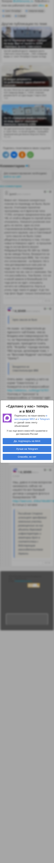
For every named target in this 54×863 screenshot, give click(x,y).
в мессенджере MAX (30, 417)
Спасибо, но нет (27, 456)
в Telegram (44, 418)
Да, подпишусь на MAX (27, 441)
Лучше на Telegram (27, 449)
